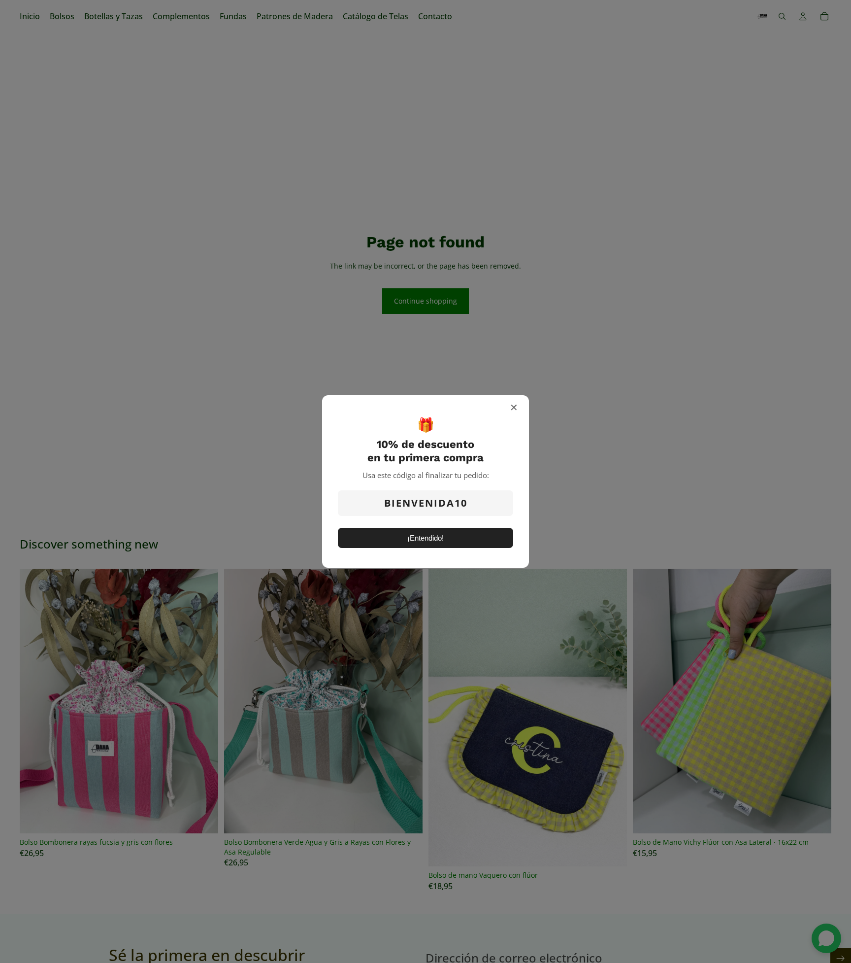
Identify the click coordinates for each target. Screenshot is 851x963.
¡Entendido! (425, 538)
